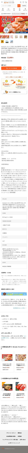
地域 (14, 10)
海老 (20, 405)
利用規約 (20, 436)
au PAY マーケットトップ (14, 443)
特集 (19, 10)
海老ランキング (17, 416)
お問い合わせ (23, 439)
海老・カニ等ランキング (6, 416)
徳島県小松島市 (7, 13)
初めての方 (25, 10)
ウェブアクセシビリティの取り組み (10, 439)
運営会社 (20, 432)
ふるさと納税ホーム (5, 405)
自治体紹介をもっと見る (19, 308)
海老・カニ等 (14, 405)
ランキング (8, 10)
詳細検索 (24, 5)
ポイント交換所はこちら (15, 92)
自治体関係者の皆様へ (11, 436)
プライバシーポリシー (11, 432)
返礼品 (3, 10)
